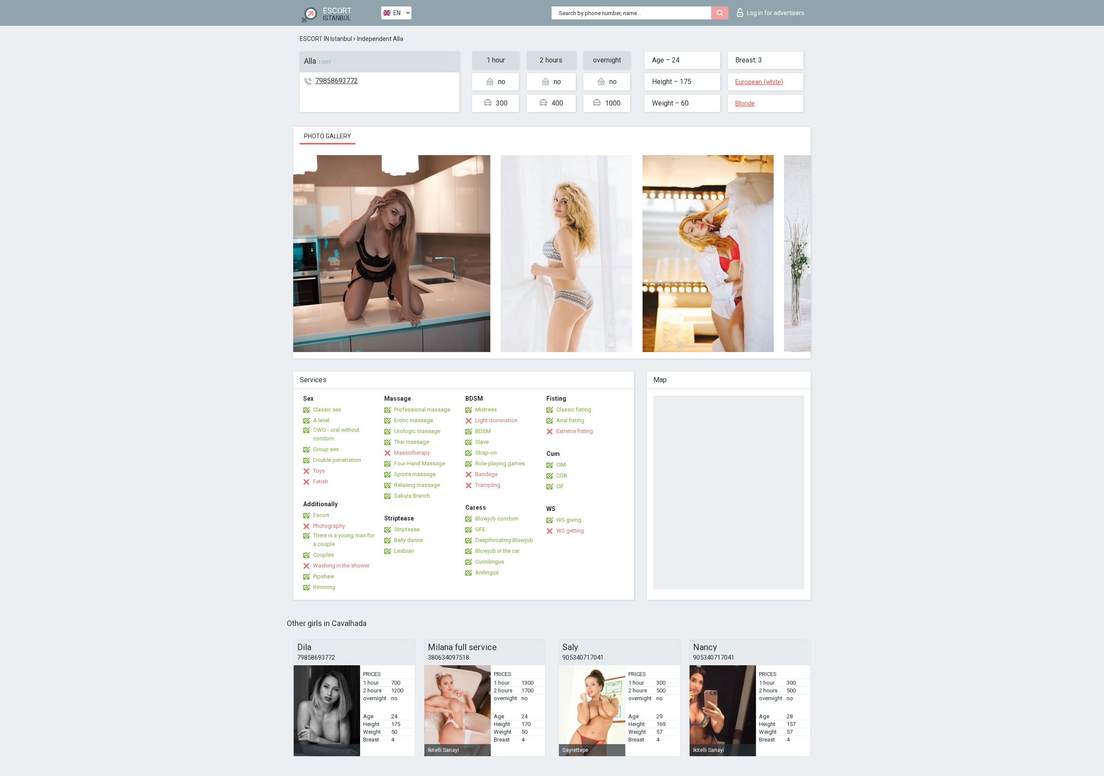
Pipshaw (323, 576)
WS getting (570, 530)
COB (561, 475)
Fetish (320, 481)
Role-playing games (500, 463)
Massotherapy (412, 452)
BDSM (483, 431)
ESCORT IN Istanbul (326, 38)
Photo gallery (327, 136)
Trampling (487, 485)
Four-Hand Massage (419, 463)
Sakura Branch (412, 495)
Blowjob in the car (497, 551)
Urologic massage (417, 431)
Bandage (486, 474)
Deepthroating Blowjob (504, 540)
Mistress (486, 409)
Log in (775, 12)
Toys (319, 470)
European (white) (759, 82)
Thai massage (411, 442)
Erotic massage (413, 420)
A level (321, 420)
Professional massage (422, 409)
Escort (321, 515)
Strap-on (486, 452)
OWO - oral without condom (336, 434)
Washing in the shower (341, 565)
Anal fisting (570, 420)
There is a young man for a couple (343, 539)
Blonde (745, 103)
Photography (329, 526)
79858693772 (336, 81)
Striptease (407, 529)
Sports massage (415, 474)
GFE (480, 529)
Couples (323, 555)
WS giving (568, 520)
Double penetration (337, 460)
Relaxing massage (417, 485)
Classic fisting (573, 409)
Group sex (326, 449)
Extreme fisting (574, 431)
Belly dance (408, 540)
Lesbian (404, 551)
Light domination (496, 420)
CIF (560, 486)
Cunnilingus (489, 561)
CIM (561, 464)
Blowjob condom (496, 518)
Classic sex (327, 409)
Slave (482, 442)
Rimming (324, 587)
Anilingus (487, 572)
